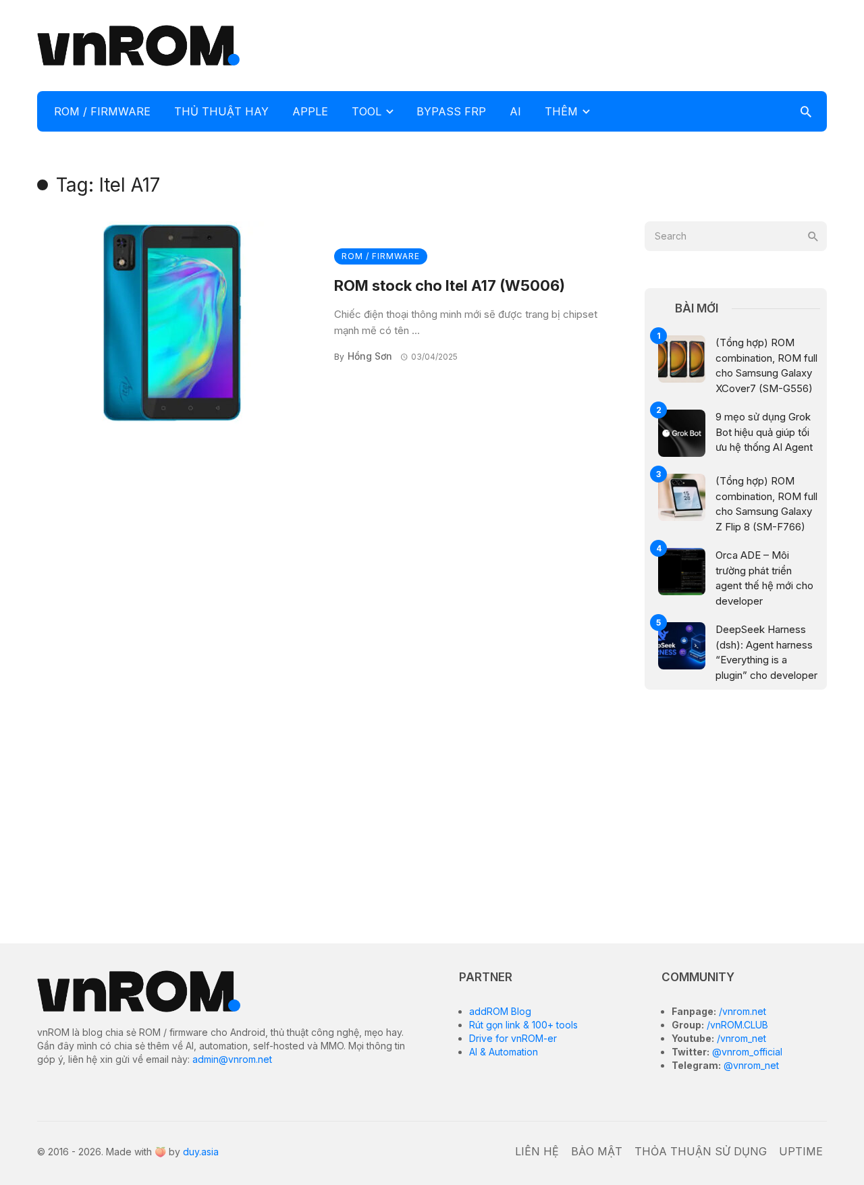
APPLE (310, 111)
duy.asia (201, 1151)
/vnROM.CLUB (736, 1024)
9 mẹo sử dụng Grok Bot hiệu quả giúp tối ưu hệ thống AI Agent (764, 431)
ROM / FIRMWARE (102, 111)
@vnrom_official (745, 1051)
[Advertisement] (581, 43)
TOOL (366, 111)
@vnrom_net (750, 1065)
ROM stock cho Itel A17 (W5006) (449, 285)
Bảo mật (596, 1151)
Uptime (801, 1151)
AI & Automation (503, 1051)
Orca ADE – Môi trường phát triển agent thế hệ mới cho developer (764, 578)
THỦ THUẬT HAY (221, 111)
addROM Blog (500, 1011)
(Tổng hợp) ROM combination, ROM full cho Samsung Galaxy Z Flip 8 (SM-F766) (766, 503)
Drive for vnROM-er (513, 1038)
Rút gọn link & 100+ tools (523, 1024)
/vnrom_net (740, 1038)
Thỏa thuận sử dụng (700, 1151)
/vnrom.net (741, 1011)
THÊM (561, 111)
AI (515, 111)
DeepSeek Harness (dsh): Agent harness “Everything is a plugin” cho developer (766, 652)
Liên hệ (537, 1151)
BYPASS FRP (451, 111)
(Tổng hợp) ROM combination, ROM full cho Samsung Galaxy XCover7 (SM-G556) (766, 365)
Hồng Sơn (370, 356)
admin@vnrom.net (232, 1059)
